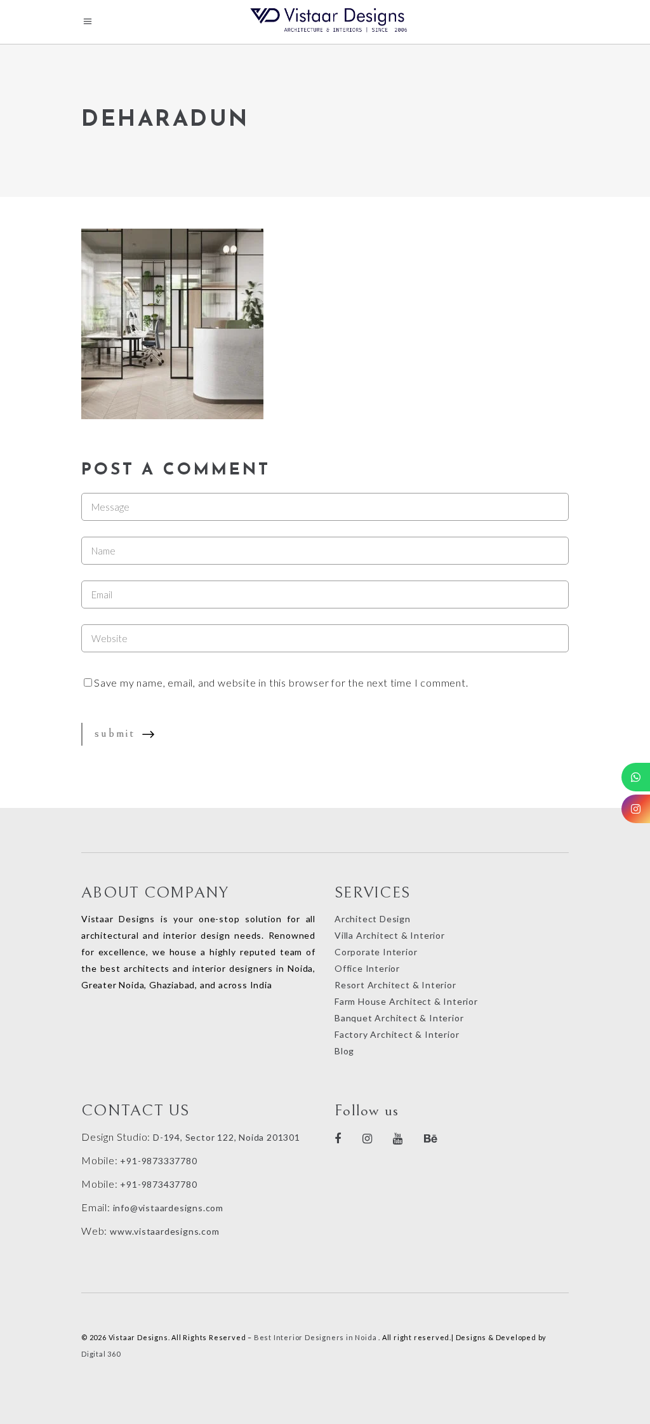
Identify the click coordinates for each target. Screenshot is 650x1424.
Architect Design (373, 918)
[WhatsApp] (635, 777)
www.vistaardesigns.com (163, 1231)
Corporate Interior (376, 951)
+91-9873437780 (158, 1184)
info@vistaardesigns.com (168, 1207)
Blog (344, 1050)
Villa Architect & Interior (390, 935)
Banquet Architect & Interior (399, 1017)
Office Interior (367, 968)
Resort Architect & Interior (395, 984)
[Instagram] (635, 809)
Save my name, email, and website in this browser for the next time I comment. (281, 682)
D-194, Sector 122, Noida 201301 (226, 1137)
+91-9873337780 (158, 1160)
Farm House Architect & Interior (406, 1001)
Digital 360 (101, 1354)
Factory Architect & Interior (397, 1034)
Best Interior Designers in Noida (315, 1337)
